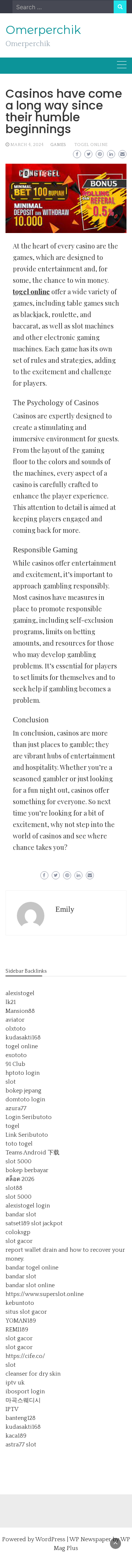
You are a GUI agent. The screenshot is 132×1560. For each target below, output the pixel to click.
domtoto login (25, 1099)
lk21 (11, 1002)
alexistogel (20, 993)
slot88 (14, 1188)
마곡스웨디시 (23, 1400)
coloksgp (18, 1232)
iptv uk (15, 1382)
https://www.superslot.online (45, 1294)
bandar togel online (32, 1267)
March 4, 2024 (27, 144)
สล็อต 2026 (20, 1179)
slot (11, 1081)
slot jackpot (47, 1223)
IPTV (12, 1409)
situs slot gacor (26, 1312)
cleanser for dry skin (33, 1373)
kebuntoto (20, 1303)
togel (12, 1126)
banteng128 (21, 1418)
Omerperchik (43, 30)
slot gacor (19, 1241)
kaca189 (16, 1435)
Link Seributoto (27, 1135)
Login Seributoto (29, 1117)
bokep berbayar (27, 1170)
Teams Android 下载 (32, 1152)
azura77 (16, 1108)
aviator (15, 1020)
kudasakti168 (23, 1037)
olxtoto (16, 1028)
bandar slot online (30, 1285)
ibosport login (25, 1391)
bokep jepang (23, 1090)
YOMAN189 (21, 1320)
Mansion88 (20, 1011)
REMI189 (17, 1329)
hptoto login (23, 1073)
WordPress (50, 1539)
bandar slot (21, 1214)
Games (58, 144)
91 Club (15, 1064)
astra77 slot (21, 1444)
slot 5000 (19, 1161)
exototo (16, 1055)
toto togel (19, 1143)
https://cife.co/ (25, 1356)
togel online (90, 144)
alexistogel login (28, 1205)
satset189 (18, 1223)
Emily (64, 909)
